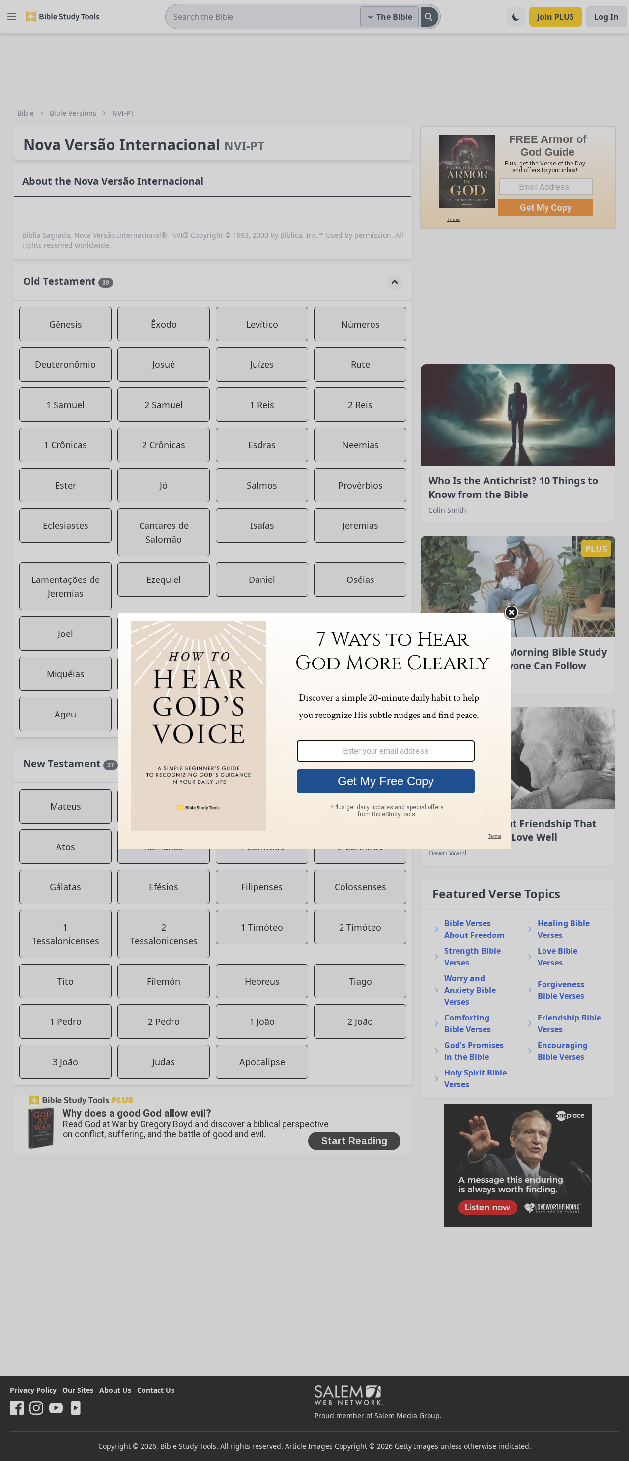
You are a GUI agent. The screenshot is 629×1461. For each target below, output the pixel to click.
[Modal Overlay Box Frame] (314, 731)
